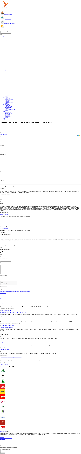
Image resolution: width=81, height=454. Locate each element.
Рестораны (7, 86)
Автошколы (7, 101)
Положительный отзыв (6, 277)
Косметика (7, 48)
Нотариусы (7, 93)
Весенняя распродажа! (4, 319)
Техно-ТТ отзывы (4, 364)
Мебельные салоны (8, 57)
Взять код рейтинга (4, 134)
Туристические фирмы (9, 61)
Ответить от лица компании (5, 201)
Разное (4, 119)
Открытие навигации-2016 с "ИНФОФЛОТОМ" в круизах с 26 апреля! (13, 312)
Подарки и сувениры (9, 53)
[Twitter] (78, 136)
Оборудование (7, 105)
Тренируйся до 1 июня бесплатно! (6, 327)
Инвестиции (7, 92)
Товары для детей (8, 116)
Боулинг (6, 71)
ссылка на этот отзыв (4, 196)
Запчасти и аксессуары (9, 99)
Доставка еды (7, 83)
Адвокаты (7, 95)
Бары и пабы (7, 85)
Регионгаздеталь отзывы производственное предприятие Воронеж (13, 296)
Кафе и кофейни (8, 84)
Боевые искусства (8, 68)
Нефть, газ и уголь (8, 106)
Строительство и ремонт (7, 74)
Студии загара (7, 47)
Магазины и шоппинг (7, 52)
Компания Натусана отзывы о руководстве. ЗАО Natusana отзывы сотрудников (15, 291)
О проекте (2, 437)
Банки (6, 90)
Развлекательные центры (9, 64)
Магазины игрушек (8, 113)
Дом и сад (7, 77)
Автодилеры (7, 98)
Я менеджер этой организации (6, 124)
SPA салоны (7, 50)
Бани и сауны (7, 63)
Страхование (7, 94)
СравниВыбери (3, 431)
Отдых (4, 60)
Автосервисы (7, 100)
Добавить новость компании (9, 23)
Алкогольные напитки (9, 56)
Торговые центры (8, 55)
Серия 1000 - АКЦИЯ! (4, 304)
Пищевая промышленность (10, 109)
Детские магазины (8, 112)
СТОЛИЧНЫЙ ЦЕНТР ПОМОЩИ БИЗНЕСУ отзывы (11, 357)
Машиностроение (8, 107)
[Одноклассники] (79, 136)
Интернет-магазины (8, 58)
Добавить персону (7, 19)
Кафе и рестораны (6, 82)
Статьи (4, 118)
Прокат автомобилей (9, 102)
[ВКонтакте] (77, 136)
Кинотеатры (7, 65)
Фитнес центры (8, 46)
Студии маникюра (8, 49)
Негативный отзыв (5, 279)
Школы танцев (7, 70)
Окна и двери (7, 78)
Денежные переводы (9, 91)
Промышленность (6, 104)
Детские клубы (8, 115)
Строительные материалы (10, 80)
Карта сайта (2, 439)
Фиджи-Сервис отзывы (5, 342)
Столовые (7, 87)
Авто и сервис (5, 97)
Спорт (4, 67)
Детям (4, 111)
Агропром (7, 108)
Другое (6, 51)
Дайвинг (6, 72)
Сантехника (7, 79)
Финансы (4, 89)
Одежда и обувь (8, 54)
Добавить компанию (8, 14)
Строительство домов (9, 75)
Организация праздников (9, 62)
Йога (6, 69)
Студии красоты (8, 45)
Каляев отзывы (3, 293)
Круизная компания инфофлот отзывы (7, 298)
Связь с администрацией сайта (6, 438)
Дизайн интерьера (8, 76)
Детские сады (7, 114)
